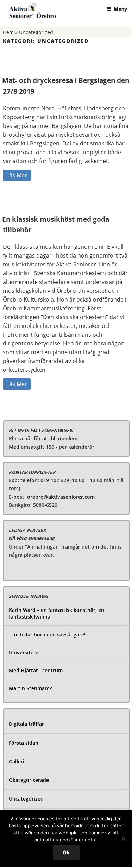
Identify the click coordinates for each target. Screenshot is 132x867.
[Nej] (123, 838)
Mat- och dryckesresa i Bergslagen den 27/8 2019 (65, 86)
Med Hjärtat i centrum (36, 670)
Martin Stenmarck (30, 688)
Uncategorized (26, 798)
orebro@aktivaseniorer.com (61, 496)
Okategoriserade (29, 780)
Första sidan (23, 742)
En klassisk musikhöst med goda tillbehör (55, 225)
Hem (8, 32)
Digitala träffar (26, 723)
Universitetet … (27, 652)
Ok (66, 852)
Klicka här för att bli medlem (43, 438)
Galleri (16, 761)
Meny (120, 9)
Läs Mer (16, 175)
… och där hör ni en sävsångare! (47, 634)
